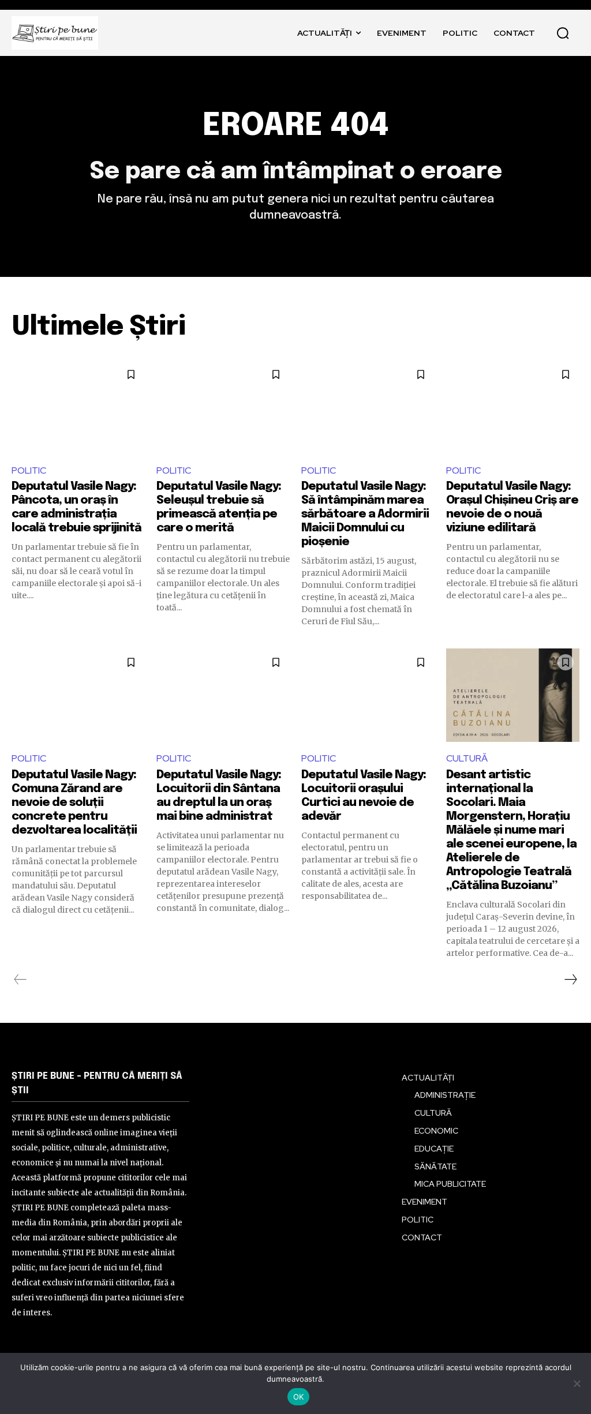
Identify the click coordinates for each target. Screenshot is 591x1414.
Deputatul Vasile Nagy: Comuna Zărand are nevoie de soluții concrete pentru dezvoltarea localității (74, 803)
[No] (576, 1383)
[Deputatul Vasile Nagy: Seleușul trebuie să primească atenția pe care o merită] (223, 407)
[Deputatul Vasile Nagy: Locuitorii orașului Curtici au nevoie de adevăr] (368, 695)
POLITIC (29, 470)
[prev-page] (20, 979)
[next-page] (570, 979)
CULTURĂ (467, 758)
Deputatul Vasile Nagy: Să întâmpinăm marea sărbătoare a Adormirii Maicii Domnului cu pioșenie (365, 514)
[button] (562, 33)
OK (298, 1396)
